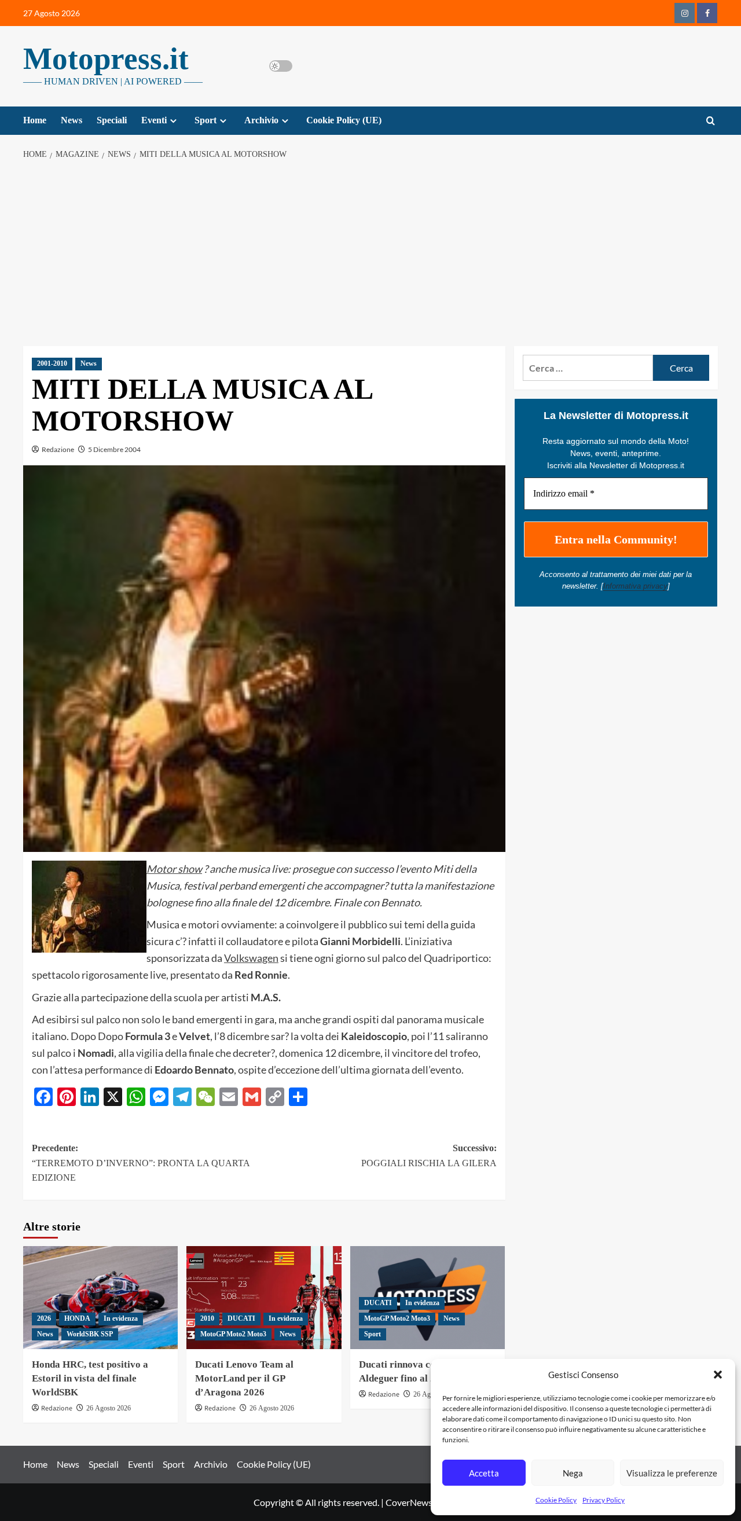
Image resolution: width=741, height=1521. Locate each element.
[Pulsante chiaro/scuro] (280, 66)
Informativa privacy (635, 586)
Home (34, 120)
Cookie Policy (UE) (343, 120)
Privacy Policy (603, 1500)
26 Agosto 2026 (108, 1408)
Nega (573, 1473)
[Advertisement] (371, 253)
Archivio (261, 120)
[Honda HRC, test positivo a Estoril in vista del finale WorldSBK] (100, 1297)
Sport (206, 120)
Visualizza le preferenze (671, 1473)
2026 (44, 1318)
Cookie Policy (556, 1500)
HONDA (77, 1318)
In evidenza (121, 1318)
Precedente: (141, 1162)
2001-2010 (52, 363)
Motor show (174, 868)
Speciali (112, 120)
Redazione (58, 449)
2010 (207, 1318)
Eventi (154, 120)
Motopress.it (106, 58)
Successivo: (428, 1155)
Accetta (484, 1473)
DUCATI (241, 1318)
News (71, 120)
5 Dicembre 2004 (114, 449)
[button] (718, 1374)
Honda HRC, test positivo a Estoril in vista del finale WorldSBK (90, 1378)
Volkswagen (251, 957)
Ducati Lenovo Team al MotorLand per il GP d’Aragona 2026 (244, 1378)
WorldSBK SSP (90, 1334)
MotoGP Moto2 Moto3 (233, 1334)
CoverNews (409, 1502)
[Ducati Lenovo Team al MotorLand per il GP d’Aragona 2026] (263, 1297)
